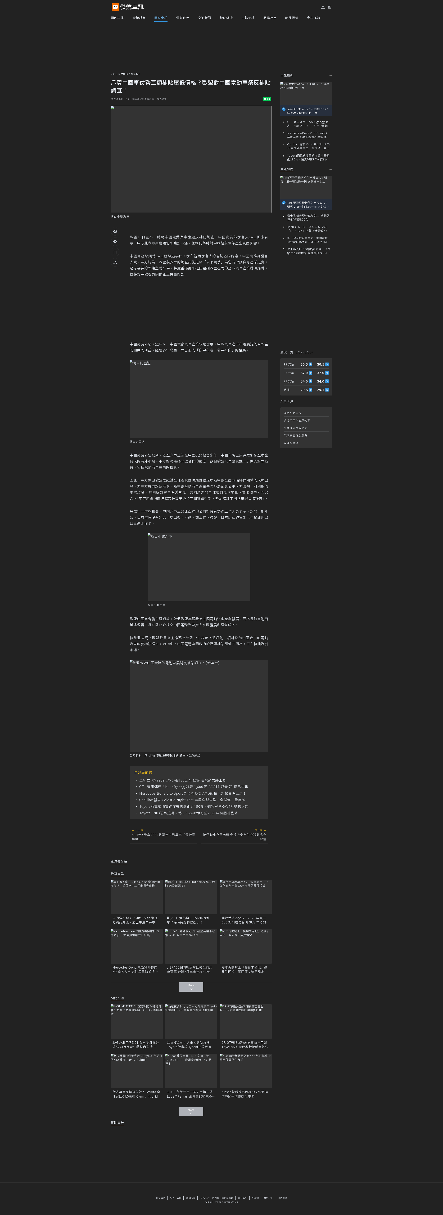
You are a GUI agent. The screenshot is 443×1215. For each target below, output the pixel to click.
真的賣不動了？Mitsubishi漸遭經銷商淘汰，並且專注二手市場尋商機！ (135, 920)
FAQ (172, 1198)
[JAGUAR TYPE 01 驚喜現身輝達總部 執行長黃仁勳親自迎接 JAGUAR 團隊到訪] (137, 1021)
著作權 (215, 1198)
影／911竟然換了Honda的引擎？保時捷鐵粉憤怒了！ (188, 920)
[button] (329, 6)
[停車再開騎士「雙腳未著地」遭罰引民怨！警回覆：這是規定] (246, 946)
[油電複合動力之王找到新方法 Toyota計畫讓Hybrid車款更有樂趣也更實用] (191, 1021)
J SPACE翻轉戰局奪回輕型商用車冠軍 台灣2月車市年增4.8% (190, 969)
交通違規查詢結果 (295, 428)
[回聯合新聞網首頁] (115, 7)
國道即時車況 (292, 413)
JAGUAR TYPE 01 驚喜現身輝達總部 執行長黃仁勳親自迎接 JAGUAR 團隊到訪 (135, 1044)
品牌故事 (270, 17)
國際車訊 (161, 17)
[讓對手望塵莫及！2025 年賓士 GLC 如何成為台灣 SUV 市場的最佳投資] (246, 897)
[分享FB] (115, 231)
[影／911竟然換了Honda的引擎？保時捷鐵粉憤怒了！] (191, 897)
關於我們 (268, 1198)
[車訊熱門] (330, 169)
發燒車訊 (123, 74)
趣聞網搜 (226, 17)
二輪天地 (248, 17)
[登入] (323, 7)
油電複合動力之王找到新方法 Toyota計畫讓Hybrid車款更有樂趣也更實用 (191, 1044)
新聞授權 (191, 1198)
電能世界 (182, 17)
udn (113, 74)
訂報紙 (255, 1198)
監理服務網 (291, 443)
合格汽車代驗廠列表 (297, 420)
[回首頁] (132, 7)
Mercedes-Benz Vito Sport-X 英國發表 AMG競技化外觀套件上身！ (192, 793)
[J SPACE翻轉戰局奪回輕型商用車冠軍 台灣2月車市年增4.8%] (191, 946)
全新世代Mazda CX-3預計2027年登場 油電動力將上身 (182, 780)
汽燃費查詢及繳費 (295, 435)
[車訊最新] (330, 75)
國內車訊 (117, 17)
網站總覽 (282, 1198)
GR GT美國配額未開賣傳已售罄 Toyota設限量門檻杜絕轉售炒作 (246, 1044)
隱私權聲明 (228, 1198)
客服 (179, 1198)
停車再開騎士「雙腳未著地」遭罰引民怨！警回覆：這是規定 (245, 969)
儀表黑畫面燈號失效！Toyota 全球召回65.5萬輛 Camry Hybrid (136, 1094)
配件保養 (291, 17)
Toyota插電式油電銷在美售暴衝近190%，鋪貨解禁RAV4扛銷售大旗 (194, 806)
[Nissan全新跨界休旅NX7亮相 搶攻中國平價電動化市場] (246, 1071)
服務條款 (205, 1198)
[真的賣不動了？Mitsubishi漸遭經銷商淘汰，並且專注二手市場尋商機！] (137, 897)
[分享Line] (115, 241)
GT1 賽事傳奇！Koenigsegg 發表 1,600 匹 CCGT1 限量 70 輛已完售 (193, 786)
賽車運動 (313, 17)
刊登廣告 (161, 1198)
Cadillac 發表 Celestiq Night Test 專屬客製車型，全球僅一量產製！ (194, 799)
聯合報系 (243, 1198)
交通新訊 (204, 17)
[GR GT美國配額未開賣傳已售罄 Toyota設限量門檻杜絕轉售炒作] (246, 1021)
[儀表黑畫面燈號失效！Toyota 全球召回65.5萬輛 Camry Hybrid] (137, 1071)
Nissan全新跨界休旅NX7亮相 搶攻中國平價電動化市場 (245, 1094)
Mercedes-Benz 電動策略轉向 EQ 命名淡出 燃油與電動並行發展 (135, 969)
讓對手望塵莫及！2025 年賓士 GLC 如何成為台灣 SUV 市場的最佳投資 (245, 920)
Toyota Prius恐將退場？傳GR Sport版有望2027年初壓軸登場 (188, 813)
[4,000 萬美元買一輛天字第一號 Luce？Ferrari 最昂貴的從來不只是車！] (191, 1071)
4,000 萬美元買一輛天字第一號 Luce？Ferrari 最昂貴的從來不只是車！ (191, 1094)
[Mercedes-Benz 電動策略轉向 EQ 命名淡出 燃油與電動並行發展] (137, 946)
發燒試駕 (139, 17)
